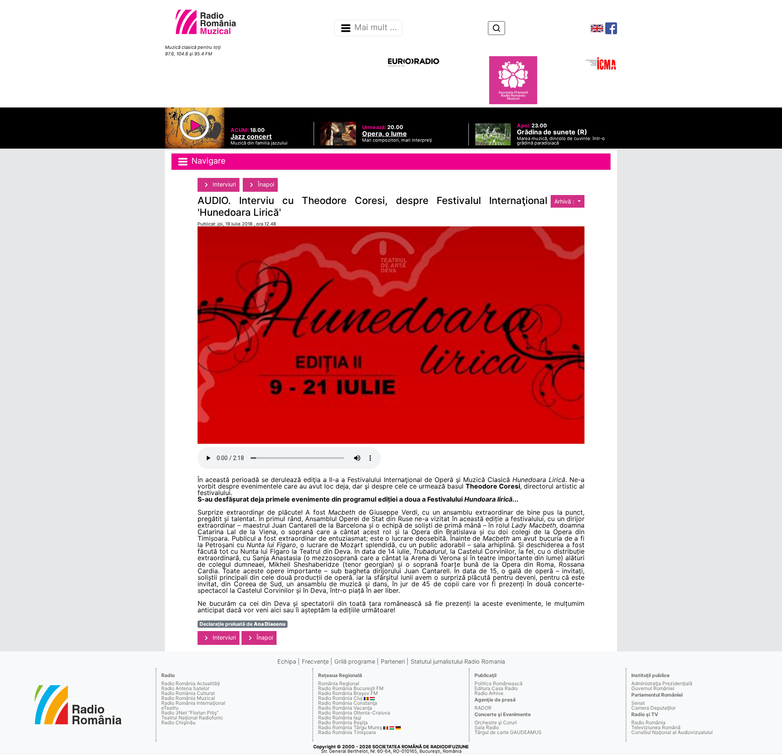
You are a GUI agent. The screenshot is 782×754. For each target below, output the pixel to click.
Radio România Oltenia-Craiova (354, 713)
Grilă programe (354, 661)
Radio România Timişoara (347, 732)
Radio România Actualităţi (190, 683)
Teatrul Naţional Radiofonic (192, 718)
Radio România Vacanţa (345, 708)
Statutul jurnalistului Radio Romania (458, 661)
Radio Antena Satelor (185, 688)
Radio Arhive (488, 693)
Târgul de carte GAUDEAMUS (508, 732)
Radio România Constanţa (347, 703)
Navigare (207, 161)
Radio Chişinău (178, 722)
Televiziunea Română (656, 727)
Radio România (648, 722)
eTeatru (169, 708)
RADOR (483, 708)
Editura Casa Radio (496, 688)
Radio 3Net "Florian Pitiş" (190, 713)
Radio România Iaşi (339, 718)
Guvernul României (652, 688)
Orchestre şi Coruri (495, 722)
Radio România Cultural (188, 693)
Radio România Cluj (340, 698)
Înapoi (265, 184)
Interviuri (223, 184)
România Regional (338, 683)
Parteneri (393, 661)
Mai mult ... (375, 28)
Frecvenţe (315, 661)
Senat (638, 703)
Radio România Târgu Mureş (350, 727)
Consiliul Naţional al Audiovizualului (672, 732)
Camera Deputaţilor (653, 708)
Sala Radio (486, 727)
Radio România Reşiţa (343, 722)
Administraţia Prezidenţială (661, 683)
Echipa (286, 661)
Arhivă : (565, 201)
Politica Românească (498, 683)
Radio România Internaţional (193, 703)
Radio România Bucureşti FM (351, 688)
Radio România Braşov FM (348, 693)
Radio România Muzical (188, 698)
